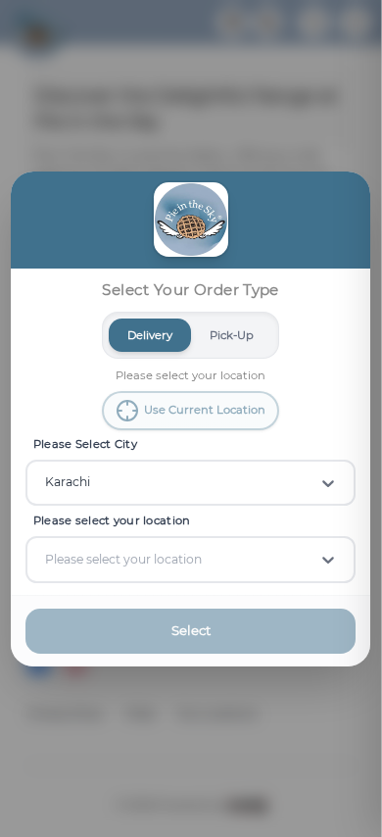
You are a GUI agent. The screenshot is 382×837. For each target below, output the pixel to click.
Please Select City (85, 444)
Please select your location (112, 520)
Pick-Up (233, 334)
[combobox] (47, 482)
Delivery (150, 334)
